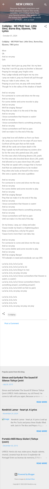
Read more (42, 402)
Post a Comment (12, 323)
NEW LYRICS (24, 4)
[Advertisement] (24, 344)
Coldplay (11, 315)
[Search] (45, 5)
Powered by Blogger (26, 474)
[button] (45, 27)
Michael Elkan (30, 479)
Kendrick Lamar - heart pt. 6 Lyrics (19, 409)
